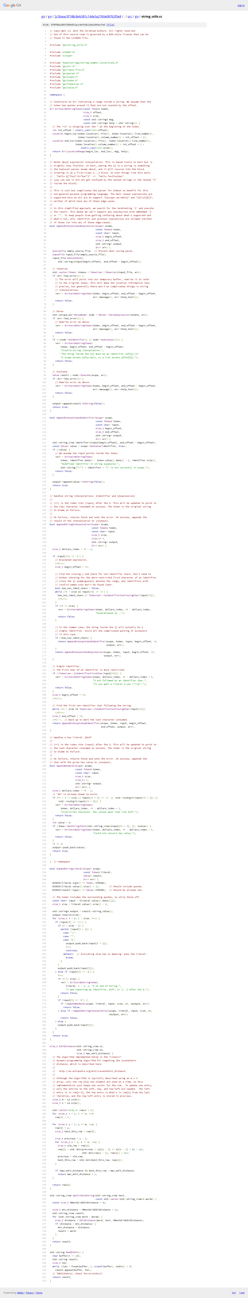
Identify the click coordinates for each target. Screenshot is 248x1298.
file (110, 24)
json (242, 1292)
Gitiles (20, 1292)
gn (43, 16)
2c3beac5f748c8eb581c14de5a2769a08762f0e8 (87, 16)
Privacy (29, 1292)
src (130, 16)
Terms (39, 1292)
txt (234, 1292)
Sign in (241, 5)
